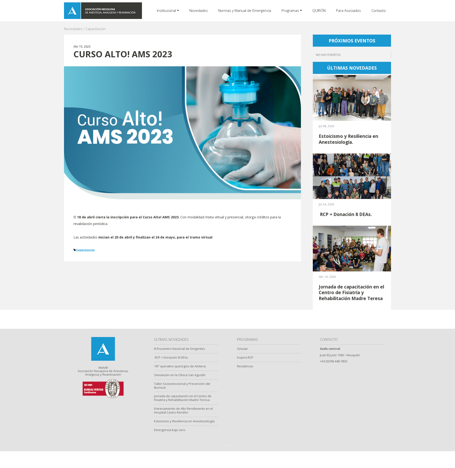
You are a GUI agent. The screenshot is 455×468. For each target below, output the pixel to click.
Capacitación (95, 29)
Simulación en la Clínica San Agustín (179, 375)
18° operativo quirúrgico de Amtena (180, 366)
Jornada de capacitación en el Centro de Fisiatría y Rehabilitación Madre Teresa (182, 398)
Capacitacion (85, 250)
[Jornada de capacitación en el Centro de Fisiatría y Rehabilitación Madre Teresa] (352, 248)
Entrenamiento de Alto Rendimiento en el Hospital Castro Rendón (183, 410)
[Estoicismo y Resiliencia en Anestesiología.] (352, 98)
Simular (242, 348)
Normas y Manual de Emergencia (244, 10)
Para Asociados (348, 10)
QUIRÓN (319, 10)
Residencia (245, 366)
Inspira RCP (245, 357)
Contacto (378, 10)
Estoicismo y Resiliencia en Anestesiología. (184, 421)
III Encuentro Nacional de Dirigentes (179, 348)
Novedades (198, 10)
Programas (290, 10)
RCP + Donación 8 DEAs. (171, 357)
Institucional (166, 10)
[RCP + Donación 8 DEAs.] (352, 176)
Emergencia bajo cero (169, 430)
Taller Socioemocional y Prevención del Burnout (182, 386)
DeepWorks (227, 445)
